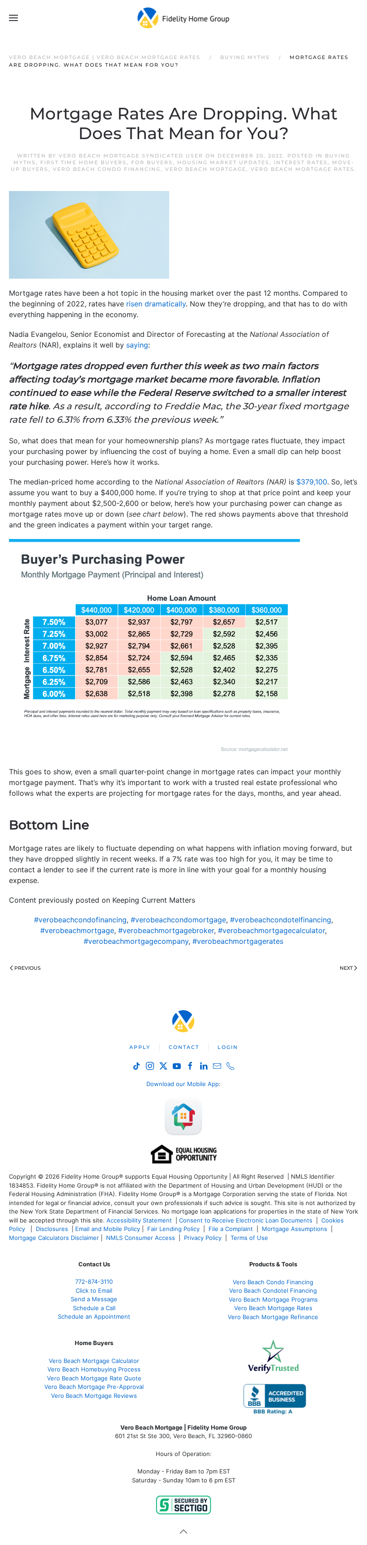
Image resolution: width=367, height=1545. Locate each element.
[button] (13, 18)
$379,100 (311, 481)
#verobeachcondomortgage (178, 919)
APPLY (139, 1047)
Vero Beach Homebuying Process (94, 1369)
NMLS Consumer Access (140, 1237)
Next (346, 968)
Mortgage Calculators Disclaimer (54, 1237)
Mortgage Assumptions (294, 1228)
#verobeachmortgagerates (237, 941)
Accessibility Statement (139, 1220)
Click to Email (94, 1290)
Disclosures (52, 1228)
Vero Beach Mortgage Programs (273, 1299)
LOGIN (228, 1047)
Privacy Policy (203, 1237)
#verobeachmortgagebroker (166, 930)
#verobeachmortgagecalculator (271, 930)
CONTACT (184, 1047)
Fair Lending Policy (173, 1228)
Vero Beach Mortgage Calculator (94, 1360)
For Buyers (152, 162)
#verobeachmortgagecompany (136, 941)
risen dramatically (156, 303)
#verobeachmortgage (77, 930)
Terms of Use (250, 1237)
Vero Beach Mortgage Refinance (273, 1316)
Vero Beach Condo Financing (107, 169)
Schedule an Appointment (94, 1316)
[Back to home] (184, 18)
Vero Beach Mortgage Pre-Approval (94, 1386)
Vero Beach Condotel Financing (273, 1290)
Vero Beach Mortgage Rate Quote (94, 1378)
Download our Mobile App (182, 1083)
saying (137, 344)
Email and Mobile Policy (107, 1228)
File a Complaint (232, 1228)
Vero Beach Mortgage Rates (302, 169)
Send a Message (94, 1299)
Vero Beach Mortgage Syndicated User (131, 156)
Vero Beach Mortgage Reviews (94, 1395)
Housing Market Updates (223, 162)
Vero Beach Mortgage (205, 169)
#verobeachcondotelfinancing (280, 919)
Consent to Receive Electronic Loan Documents (245, 1220)
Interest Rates (301, 162)
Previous (27, 968)
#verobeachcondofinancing (80, 919)
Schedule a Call (94, 1308)
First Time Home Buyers (83, 162)
